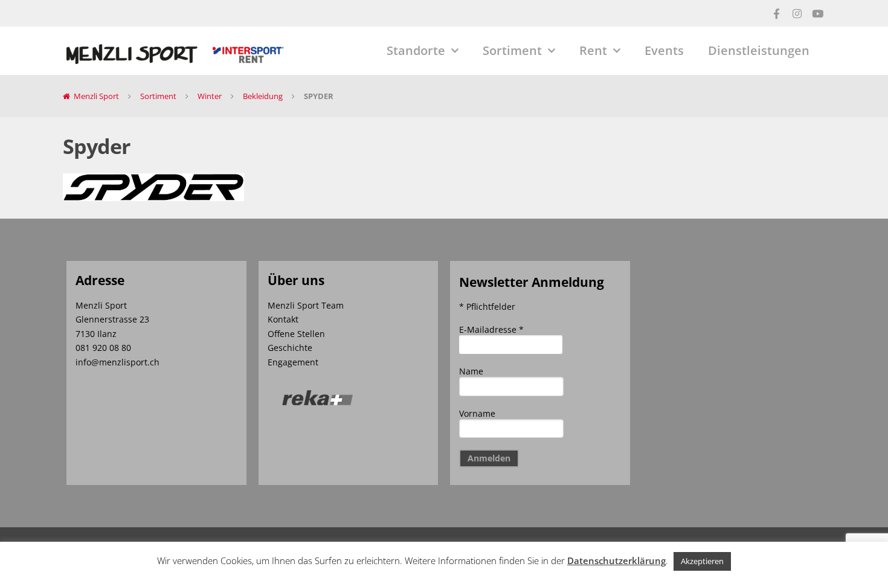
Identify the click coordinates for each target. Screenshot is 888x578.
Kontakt (283, 319)
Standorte (416, 50)
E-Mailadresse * (491, 329)
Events (664, 50)
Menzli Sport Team (306, 305)
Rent (593, 50)
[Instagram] (797, 13)
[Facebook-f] (776, 13)
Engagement (293, 362)
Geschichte (290, 347)
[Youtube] (817, 13)
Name (471, 371)
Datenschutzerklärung (616, 560)
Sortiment (512, 50)
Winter (210, 96)
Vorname (477, 413)
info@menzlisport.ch (117, 362)
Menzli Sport (96, 96)
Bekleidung (263, 96)
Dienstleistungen (758, 50)
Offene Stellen (296, 333)
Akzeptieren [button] (702, 561)
